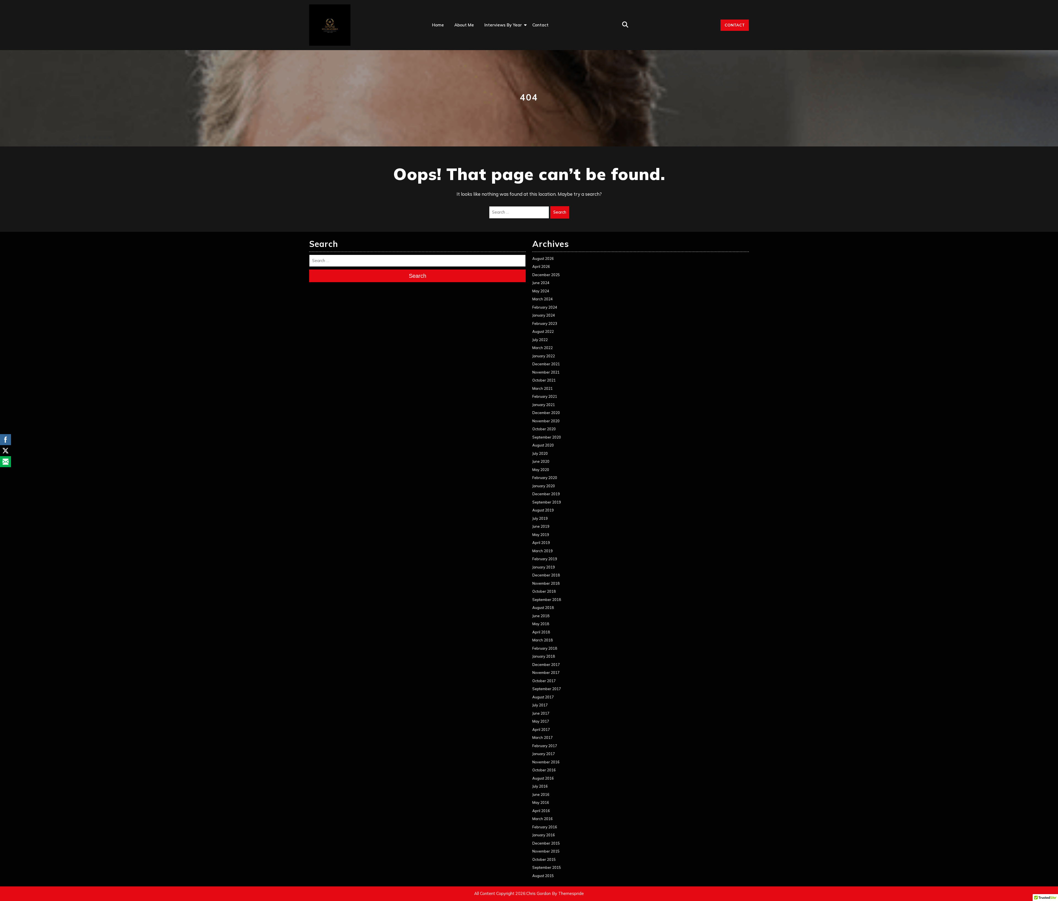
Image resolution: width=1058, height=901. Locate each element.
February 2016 (544, 827)
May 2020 (540, 469)
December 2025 (546, 275)
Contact (540, 25)
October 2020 (544, 429)
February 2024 (544, 307)
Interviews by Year (503, 25)
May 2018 (540, 624)
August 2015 (543, 875)
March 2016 (542, 818)
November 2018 (546, 583)
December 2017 (546, 664)
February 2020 (544, 477)
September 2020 (546, 437)
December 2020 (546, 412)
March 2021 (542, 388)
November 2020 (546, 421)
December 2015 (546, 843)
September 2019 (546, 502)
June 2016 (540, 794)
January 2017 (543, 754)
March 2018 (542, 640)
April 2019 (541, 542)
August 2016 (543, 778)
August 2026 (543, 258)
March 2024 (542, 299)
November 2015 (546, 851)
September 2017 (546, 689)
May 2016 (540, 802)
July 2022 (540, 339)
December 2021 (546, 364)
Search (559, 212)
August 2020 (543, 445)
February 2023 (544, 323)
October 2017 (544, 681)
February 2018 (544, 648)
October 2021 (544, 380)
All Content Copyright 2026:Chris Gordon (512, 893)
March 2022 (542, 347)
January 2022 (543, 356)
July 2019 (540, 518)
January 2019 (543, 567)
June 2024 (540, 283)
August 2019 (543, 510)
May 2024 (540, 291)
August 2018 (543, 607)
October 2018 (544, 591)
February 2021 (544, 396)
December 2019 (546, 494)
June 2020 (540, 461)
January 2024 (543, 315)
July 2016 (540, 786)
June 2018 (540, 616)
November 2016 (546, 762)
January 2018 (543, 656)
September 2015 (546, 867)
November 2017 (546, 672)
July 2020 (540, 453)
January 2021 (543, 404)
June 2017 (540, 713)
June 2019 (540, 526)
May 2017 (540, 721)
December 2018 (546, 575)
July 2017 (540, 705)
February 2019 (544, 559)
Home (438, 25)
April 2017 (541, 729)
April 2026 (541, 266)
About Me (464, 25)
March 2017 (542, 737)
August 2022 (543, 331)
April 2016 (541, 811)
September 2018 (546, 599)
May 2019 (540, 534)
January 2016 (543, 835)
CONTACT (735, 25)
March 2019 (542, 551)
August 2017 (543, 697)
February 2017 (544, 746)
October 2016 (544, 770)
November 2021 (546, 372)
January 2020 (543, 486)
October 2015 (544, 859)
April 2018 (541, 632)
